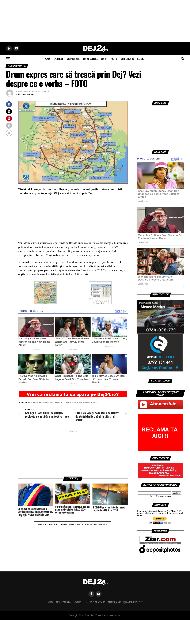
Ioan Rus (60, 402)
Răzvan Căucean (26, 94)
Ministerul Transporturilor (82, 402)
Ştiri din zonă (127, 58)
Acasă (50, 602)
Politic (113, 58)
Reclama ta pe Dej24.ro (94, 602)
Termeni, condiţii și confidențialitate (125, 602)
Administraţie (73, 58)
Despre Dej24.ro (63, 602)
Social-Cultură (90, 58)
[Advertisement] (95, 21)
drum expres (46, 402)
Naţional (141, 58)
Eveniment (58, 58)
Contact (77, 602)
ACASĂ (47, 58)
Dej (36, 402)
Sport (104, 58)
